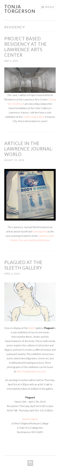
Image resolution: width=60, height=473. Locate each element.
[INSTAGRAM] (30, 463)
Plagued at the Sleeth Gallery (23, 265)
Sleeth (31, 327)
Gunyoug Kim (39, 231)
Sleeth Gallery (30, 418)
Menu (49, 6)
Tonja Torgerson (20, 9)
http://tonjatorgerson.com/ (31, 371)
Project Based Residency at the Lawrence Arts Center (25, 47)
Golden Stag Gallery (33, 116)
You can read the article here (34, 240)
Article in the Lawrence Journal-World (28, 149)
